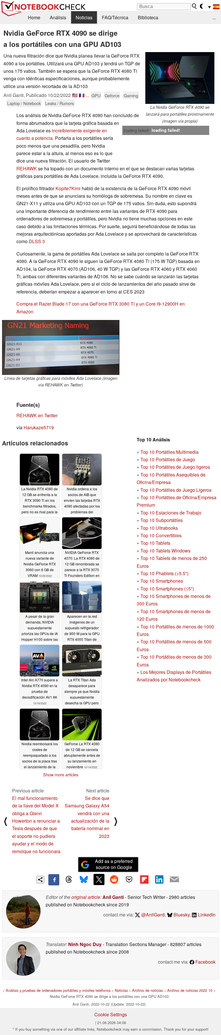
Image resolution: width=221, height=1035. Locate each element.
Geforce (112, 95)
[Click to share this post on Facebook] (53, 879)
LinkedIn (206, 914)
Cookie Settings (110, 1014)
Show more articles (60, 774)
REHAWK (27, 168)
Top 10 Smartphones (161, 580)
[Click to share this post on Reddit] (113, 879)
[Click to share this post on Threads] (68, 879)
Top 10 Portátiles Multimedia (169, 452)
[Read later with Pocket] (129, 879)
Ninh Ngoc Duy (85, 944)
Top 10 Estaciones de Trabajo (170, 512)
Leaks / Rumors (59, 103)
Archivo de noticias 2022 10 (189, 990)
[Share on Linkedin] (159, 879)
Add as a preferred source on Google (114, 864)
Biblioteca (148, 17)
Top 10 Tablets (155, 543)
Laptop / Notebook (24, 103)
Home (34, 17)
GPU (96, 95)
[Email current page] (174, 879)
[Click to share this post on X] (99, 879)
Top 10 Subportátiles (161, 520)
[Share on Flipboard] (144, 879)
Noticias (84, 17)
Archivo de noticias (147, 990)
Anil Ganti (113, 897)
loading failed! (136, 130)
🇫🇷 (82, 95)
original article (85, 897)
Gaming (131, 95)
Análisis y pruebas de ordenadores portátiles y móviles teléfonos (58, 990)
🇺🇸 (75, 95)
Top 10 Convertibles (161, 535)
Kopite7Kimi (69, 188)
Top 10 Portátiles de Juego (167, 459)
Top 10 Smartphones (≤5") (167, 588)
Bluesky (181, 914)
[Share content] (40, 880)
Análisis (58, 17)
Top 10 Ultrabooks (159, 528)
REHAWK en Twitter (37, 415)
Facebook (205, 961)
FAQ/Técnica (115, 17)
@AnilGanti (152, 914)
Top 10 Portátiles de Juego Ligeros (176, 490)
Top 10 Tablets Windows (165, 550)
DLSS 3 (37, 241)
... (214, 17)
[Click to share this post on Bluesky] (83, 879)
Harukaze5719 (39, 427)
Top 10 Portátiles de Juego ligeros (175, 467)
